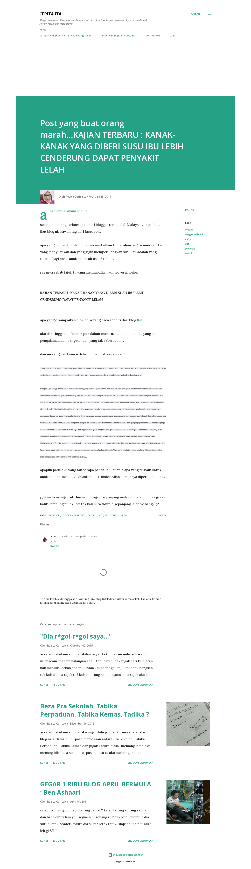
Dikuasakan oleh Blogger (127, 854)
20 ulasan (58, 762)
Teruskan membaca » (140, 684)
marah (188, 253)
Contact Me (153, 35)
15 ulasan (58, 684)
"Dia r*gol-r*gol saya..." (76, 636)
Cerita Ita (50, 14)
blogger (189, 229)
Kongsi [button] (189, 210)
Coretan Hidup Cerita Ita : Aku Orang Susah (65, 35)
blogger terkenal (194, 234)
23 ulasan (58, 840)
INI (139, 320)
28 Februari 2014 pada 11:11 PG (78, 536)
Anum (53, 536)
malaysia (190, 248)
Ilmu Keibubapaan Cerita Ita (119, 35)
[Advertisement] (125, 71)
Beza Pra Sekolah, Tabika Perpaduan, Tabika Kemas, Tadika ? (94, 710)
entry (188, 239)
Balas (54, 546)
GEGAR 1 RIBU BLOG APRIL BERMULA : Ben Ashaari (95, 788)
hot (187, 243)
